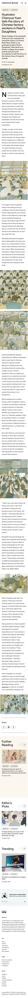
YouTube (4, 978)
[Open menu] (25, 3)
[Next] (24, 745)
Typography (14, 874)
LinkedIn (4, 982)
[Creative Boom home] (10, 3)
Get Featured (5, 947)
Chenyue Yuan (7, 38)
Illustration (14, 10)
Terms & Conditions (7, 960)
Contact (4, 943)
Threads (4, 984)
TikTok (3, 976)
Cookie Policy (5, 964)
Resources (5, 874)
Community (5, 945)
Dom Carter (11, 62)
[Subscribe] (24, 901)
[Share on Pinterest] (8, 727)
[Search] (22, 3)
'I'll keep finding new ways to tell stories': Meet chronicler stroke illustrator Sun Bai (13, 833)
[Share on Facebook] (13, 727)
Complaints (5, 965)
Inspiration (5, 10)
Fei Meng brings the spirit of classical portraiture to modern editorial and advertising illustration (14, 771)
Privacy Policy (5, 962)
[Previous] (20, 745)
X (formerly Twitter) (7, 980)
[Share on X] (4, 727)
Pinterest (4, 986)
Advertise (4, 949)
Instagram (5, 687)
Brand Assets (5, 951)
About (3, 941)
